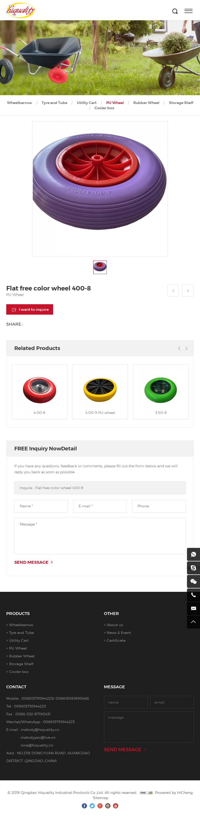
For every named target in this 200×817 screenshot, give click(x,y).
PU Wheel (115, 103)
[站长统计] (146, 792)
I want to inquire (34, 309)
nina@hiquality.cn (37, 745)
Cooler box (104, 108)
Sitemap (100, 797)
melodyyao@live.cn (38, 737)
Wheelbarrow (19, 103)
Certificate (116, 640)
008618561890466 (72, 698)
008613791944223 (37, 698)
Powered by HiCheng (174, 792)
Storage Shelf (181, 103)
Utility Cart (87, 103)
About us (115, 624)
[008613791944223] (193, 554)
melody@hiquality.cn (40, 729)
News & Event (119, 632)
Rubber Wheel (146, 103)
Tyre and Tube (54, 103)
